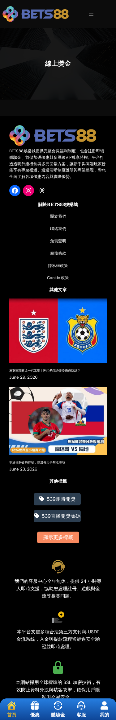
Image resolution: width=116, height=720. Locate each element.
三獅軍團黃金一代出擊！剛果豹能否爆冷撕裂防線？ (44, 370)
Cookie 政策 (58, 277)
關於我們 (58, 216)
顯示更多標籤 (58, 537)
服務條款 (58, 253)
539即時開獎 (61, 499)
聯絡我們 (58, 228)
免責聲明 (58, 241)
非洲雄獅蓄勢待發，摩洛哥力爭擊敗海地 (37, 462)
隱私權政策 (58, 265)
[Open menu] (91, 14)
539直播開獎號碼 (61, 516)
